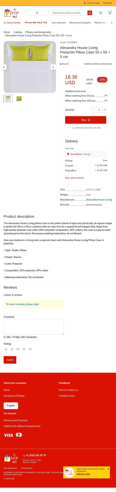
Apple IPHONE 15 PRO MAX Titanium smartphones (91, 470)
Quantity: (70, 109)
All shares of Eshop (14, 396)
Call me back (93, 3)
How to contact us (68, 390)
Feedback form (67, 396)
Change (86, 154)
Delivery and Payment (15, 420)
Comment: (9, 317)
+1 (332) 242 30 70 (36, 455)
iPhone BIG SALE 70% (36, 22)
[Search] (89, 13)
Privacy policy (26, 468)
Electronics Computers (80, 22)
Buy (83, 119)
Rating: (7, 344)
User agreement (10, 468)
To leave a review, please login (22, 304)
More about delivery (74, 178)
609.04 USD (83, 474)
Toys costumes (59, 22)
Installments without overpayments (22, 426)
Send (10, 359)
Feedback (107, 3)
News (7, 390)
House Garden (14, 22)
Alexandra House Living (99, 199)
